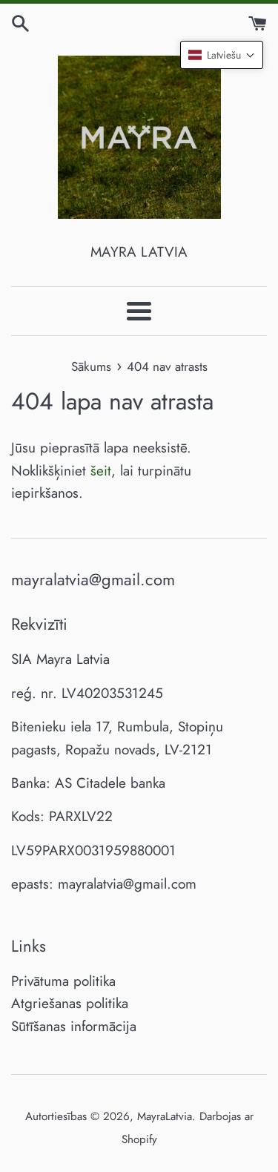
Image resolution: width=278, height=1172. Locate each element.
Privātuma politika (63, 981)
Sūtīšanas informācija (73, 1026)
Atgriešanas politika (69, 1003)
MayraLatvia (164, 1116)
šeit (100, 471)
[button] (221, 55)
